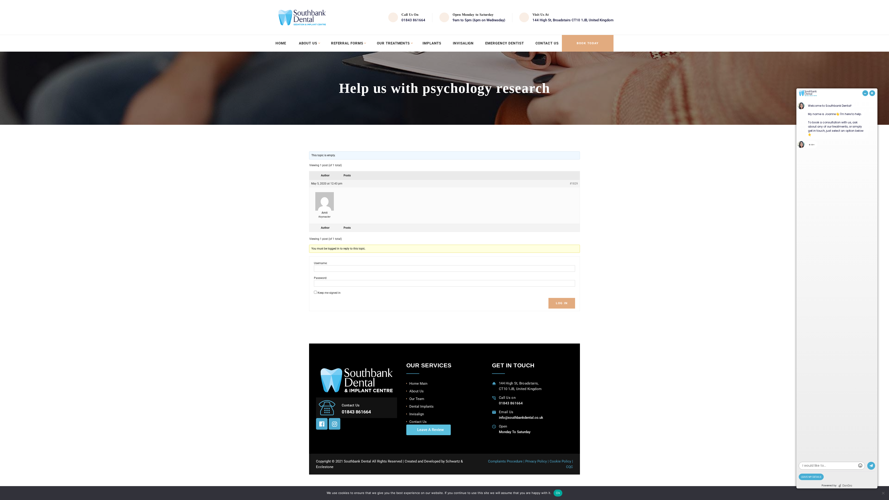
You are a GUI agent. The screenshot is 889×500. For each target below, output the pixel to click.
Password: (320, 278)
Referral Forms (347, 43)
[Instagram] (334, 424)
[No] (883, 493)
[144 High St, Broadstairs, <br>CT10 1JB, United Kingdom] (494, 383)
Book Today (588, 43)
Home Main (418, 383)
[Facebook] (322, 424)
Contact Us (547, 43)
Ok (558, 493)
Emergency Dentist (504, 43)
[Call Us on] (494, 398)
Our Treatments (393, 43)
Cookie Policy (560, 461)
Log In (562, 303)
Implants (432, 43)
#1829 (574, 183)
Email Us (506, 412)
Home (280, 43)
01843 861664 (413, 20)
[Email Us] (494, 412)
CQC (569, 467)
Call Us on (507, 398)
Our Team (416, 399)
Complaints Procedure (505, 461)
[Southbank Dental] (302, 17)
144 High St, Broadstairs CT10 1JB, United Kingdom (573, 20)
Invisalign (463, 43)
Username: (320, 263)
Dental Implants (421, 406)
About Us (308, 43)
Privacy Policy (536, 461)
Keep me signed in (329, 292)
